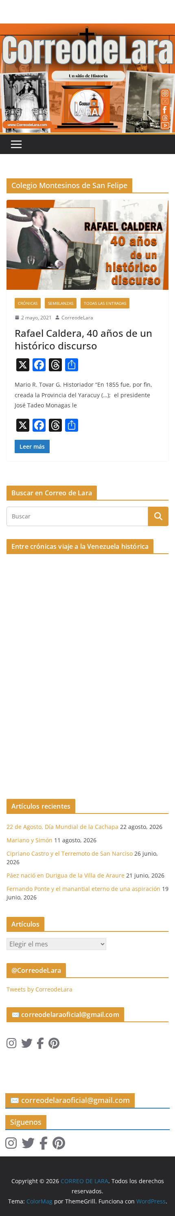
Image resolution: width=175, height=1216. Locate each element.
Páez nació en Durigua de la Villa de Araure (66, 875)
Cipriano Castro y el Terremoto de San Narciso (70, 853)
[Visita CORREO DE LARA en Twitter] (27, 1045)
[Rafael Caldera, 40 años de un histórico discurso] (87, 244)
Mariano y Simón (29, 840)
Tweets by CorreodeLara (39, 989)
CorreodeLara (77, 317)
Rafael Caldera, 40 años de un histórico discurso (83, 339)
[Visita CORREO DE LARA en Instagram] (12, 1045)
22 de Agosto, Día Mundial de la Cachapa (62, 827)
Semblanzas (60, 303)
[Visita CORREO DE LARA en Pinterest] (53, 1045)
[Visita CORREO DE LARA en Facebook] (40, 1045)
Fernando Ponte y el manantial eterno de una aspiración (83, 889)
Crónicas (27, 303)
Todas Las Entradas (105, 303)
